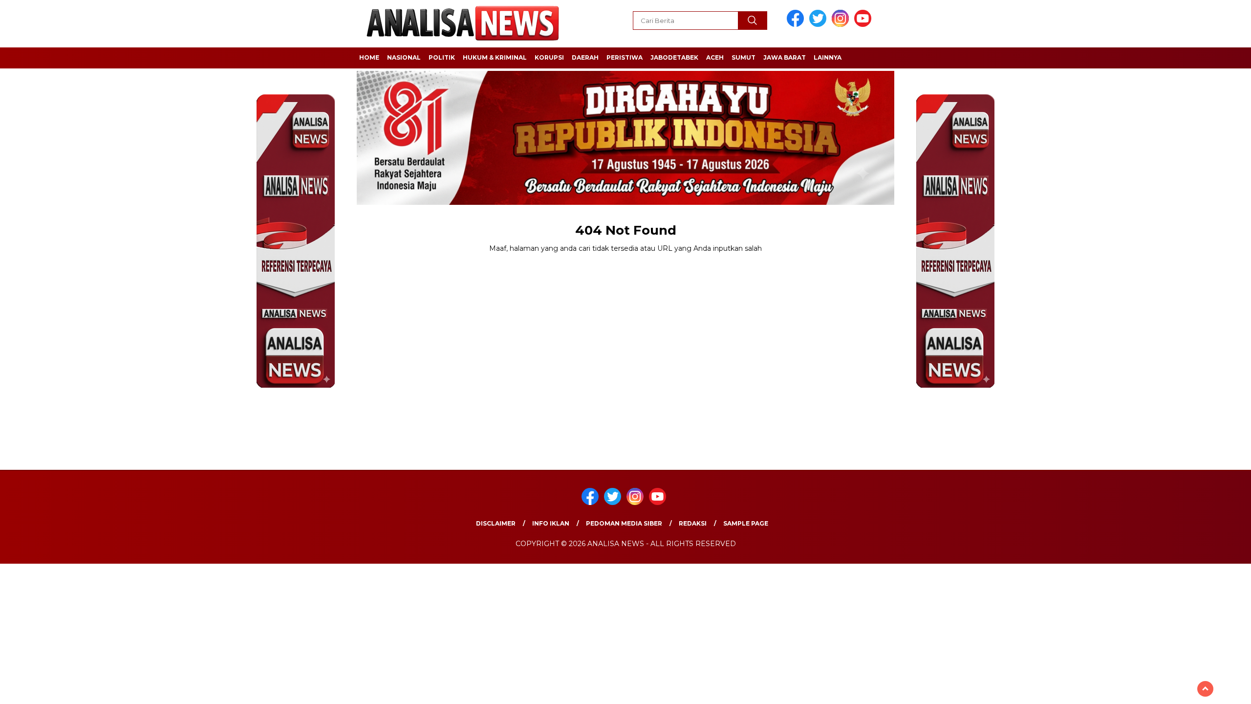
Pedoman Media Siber (624, 523)
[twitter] (819, 24)
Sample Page (745, 523)
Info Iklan (550, 523)
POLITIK (442, 57)
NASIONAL (404, 57)
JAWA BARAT (784, 57)
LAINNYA (827, 57)
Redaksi (693, 523)
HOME (369, 57)
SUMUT (743, 57)
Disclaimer (496, 523)
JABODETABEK (674, 57)
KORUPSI (549, 57)
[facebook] (797, 24)
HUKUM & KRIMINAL (495, 57)
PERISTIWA (624, 57)
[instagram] (842, 24)
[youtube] (864, 24)
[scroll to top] (1205, 689)
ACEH (715, 57)
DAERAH (585, 57)
